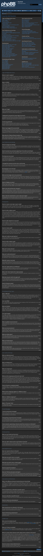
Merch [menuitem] (31, 10)
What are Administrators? (26, 19)
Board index (8, 551)
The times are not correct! (6, 34)
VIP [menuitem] (12, 10)
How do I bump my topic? (6, 56)
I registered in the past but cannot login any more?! (10, 24)
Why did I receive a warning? (7, 52)
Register (10, 12)
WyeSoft (5, 10)
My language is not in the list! (7, 36)
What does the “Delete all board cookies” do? (9, 27)
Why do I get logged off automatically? (8, 26)
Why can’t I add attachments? (7, 51)
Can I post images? (5, 63)
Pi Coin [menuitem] (34, 10)
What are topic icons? (5, 68)
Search (39, 4)
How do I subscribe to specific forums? (28, 53)
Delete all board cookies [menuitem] (32, 551)
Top (40, 80)
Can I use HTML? (5, 61)
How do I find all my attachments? (27, 59)
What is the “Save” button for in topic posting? (9, 54)
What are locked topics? (6, 67)
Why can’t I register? (5, 21)
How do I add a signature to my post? (8, 46)
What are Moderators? (25, 20)
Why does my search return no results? (28, 43)
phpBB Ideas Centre (8, 529)
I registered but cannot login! (6, 22)
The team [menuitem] (26, 551)
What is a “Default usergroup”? (27, 25)
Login (7, 12)
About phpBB (33, 523)
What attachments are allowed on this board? (29, 58)
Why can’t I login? (5, 23)
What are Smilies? (5, 62)
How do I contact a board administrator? (28, 67)
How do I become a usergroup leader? (28, 23)
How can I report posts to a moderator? (8, 53)
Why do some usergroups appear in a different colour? (30, 24)
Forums (20, 10)
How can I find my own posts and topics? (28, 46)
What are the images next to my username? (9, 37)
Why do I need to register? (6, 19)
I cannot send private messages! (27, 30)
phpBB (18, 553)
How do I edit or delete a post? (7, 45)
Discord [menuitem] (15, 10)
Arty (22, 554)
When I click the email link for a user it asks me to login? (11, 40)
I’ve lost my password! (6, 25)
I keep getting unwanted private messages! (29, 31)
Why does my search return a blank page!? (29, 44)
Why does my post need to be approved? (9, 55)
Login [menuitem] (39, 11)
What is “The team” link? (26, 26)
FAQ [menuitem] (37, 11)
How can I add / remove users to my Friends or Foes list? (31, 38)
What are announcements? (6, 65)
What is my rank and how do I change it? (9, 39)
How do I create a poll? (6, 47)
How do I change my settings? (7, 31)
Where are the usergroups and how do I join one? (30, 22)
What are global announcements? (7, 64)
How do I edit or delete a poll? (7, 49)
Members (25, 10)
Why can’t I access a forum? (7, 50)
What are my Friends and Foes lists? (28, 37)
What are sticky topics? (6, 66)
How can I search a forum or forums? (28, 42)
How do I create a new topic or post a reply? (9, 44)
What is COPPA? (5, 20)
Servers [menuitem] (9, 10)
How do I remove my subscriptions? (28, 54)
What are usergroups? (25, 21)
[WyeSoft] (9, 4)
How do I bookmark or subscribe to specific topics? (30, 52)
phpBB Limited (29, 522)
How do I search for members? (27, 45)
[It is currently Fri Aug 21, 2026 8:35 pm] (40, 13)
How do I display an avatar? (6, 38)
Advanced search (41, 4)
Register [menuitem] (40, 11)
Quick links (2, 11)
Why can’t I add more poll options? (7, 48)
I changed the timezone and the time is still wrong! (10, 35)
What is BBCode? (5, 60)
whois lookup (31, 534)
